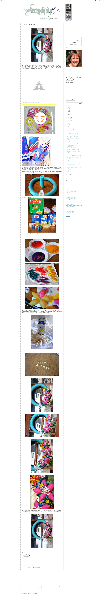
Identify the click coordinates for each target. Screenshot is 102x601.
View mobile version (42, 588)
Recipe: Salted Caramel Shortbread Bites (73, 134)
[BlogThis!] (35, 567)
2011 (67, 177)
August (69, 121)
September (69, 120)
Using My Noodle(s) (70, 128)
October (69, 118)
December (69, 115)
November (69, 117)
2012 (67, 114)
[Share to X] (37, 567)
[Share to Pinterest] (39, 567)
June (68, 124)
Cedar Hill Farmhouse (70, 194)
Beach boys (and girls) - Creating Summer (73, 164)
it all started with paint (70, 206)
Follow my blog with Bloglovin (70, 47)
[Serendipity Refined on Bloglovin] (70, 100)
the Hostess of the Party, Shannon (33, 102)
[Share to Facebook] (38, 567)
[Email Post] (33, 567)
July (68, 123)
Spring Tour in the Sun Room (71, 212)
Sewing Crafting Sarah (25, 565)
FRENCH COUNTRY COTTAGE (72, 197)
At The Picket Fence (30, 136)
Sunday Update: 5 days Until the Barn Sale (74, 153)
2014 (67, 111)
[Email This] (34, 567)
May (68, 170)
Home (42, 586)
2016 (67, 108)
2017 (67, 107)
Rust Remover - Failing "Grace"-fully (72, 133)
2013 (67, 113)
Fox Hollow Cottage (38, 65)
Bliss (34, 70)
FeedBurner (75, 44)
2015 (67, 110)
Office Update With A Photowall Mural (72, 191)
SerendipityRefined (28, 567)
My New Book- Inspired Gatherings (72, 198)
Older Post (61, 586)
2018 (67, 105)
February (69, 174)
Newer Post (22, 586)
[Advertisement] (42, 578)
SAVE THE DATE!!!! (69, 208)
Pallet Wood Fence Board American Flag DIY (74, 147)
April (68, 171)
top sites (67, 217)
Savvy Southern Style (70, 211)
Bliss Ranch (69, 190)
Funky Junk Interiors (70, 204)
